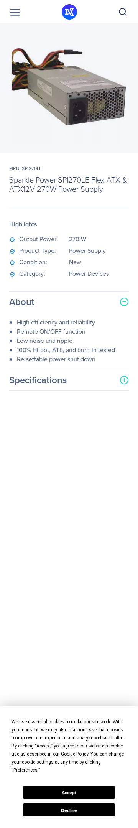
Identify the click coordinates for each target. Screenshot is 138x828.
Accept (69, 792)
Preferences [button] (25, 770)
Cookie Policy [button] (74, 754)
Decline (69, 810)
